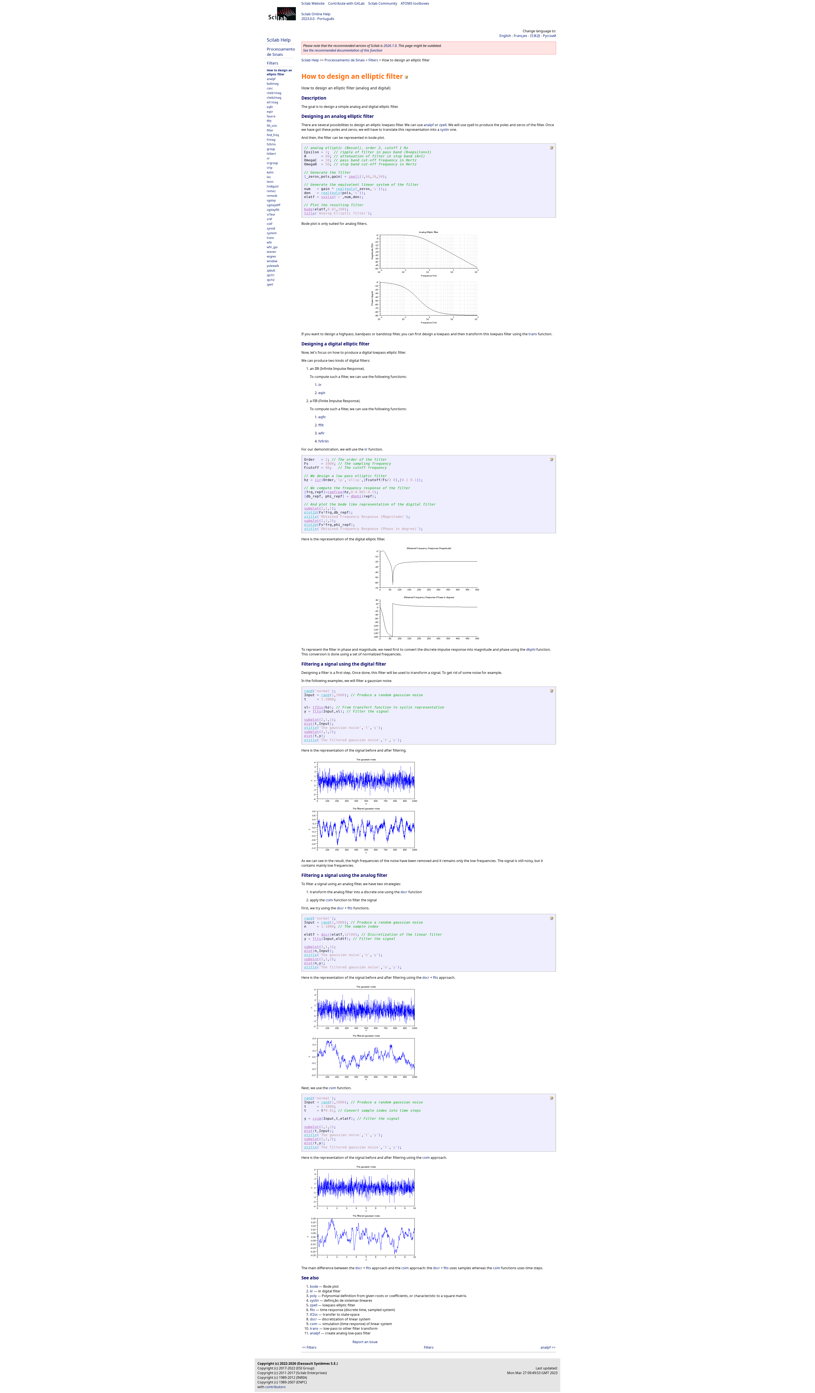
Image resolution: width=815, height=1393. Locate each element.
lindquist (273, 186)
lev (269, 177)
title (309, 213)
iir (268, 158)
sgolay (271, 200)
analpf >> (548, 1347)
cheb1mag (274, 93)
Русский (549, 35)
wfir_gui (272, 247)
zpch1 (271, 275)
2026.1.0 (390, 45)
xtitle (310, 517)
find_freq (273, 135)
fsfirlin (271, 144)
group (271, 149)
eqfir (270, 107)
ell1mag (272, 102)
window (272, 261)
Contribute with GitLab (346, 3)
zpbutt (271, 270)
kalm (270, 172)
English (505, 35)
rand (308, 691)
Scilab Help (279, 40)
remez (271, 191)
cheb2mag (274, 98)
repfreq (334, 492)
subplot (311, 508)
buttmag (272, 84)
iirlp (269, 168)
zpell (270, 284)
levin (270, 182)
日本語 (535, 35)
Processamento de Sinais (281, 51)
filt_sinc (272, 126)
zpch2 (271, 280)
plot (308, 724)
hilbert (271, 154)
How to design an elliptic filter (279, 72)
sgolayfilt (273, 210)
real (340, 189)
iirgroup (272, 163)
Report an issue (365, 1341)
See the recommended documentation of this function (342, 50)
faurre (271, 116)
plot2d (310, 512)
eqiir (270, 112)
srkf (269, 219)
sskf (269, 224)
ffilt (269, 121)
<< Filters (309, 1347)
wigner (271, 256)
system (272, 233)
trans (270, 238)
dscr (404, 892)
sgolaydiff (273, 205)
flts (317, 711)
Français (520, 35)
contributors (275, 1387)
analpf (271, 79)
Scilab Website (313, 3)
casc (270, 88)
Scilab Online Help (315, 14)
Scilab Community (382, 3)
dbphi (356, 496)
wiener (271, 252)
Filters (272, 63)
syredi (271, 228)
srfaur (271, 214)
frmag (271, 140)
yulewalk (273, 266)
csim (329, 900)
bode (308, 209)
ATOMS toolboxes (415, 3)
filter (270, 130)
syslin (444, 129)
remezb (272, 196)
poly (351, 189)
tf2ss (318, 707)
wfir (269, 242)
